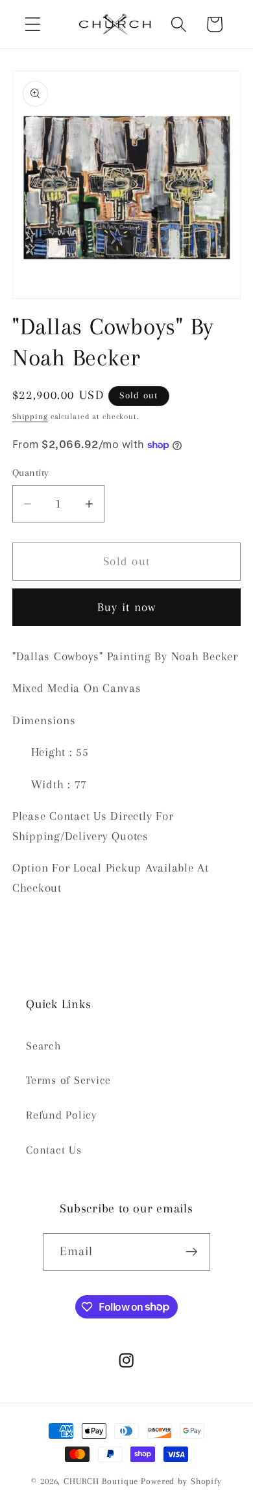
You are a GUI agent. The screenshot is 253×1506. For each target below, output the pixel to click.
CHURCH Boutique (101, 1481)
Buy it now (126, 607)
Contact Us (54, 1150)
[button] (33, 24)
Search (44, 1046)
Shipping (30, 416)
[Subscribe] (192, 1252)
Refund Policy (61, 1115)
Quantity (30, 473)
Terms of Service (68, 1080)
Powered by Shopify (181, 1481)
